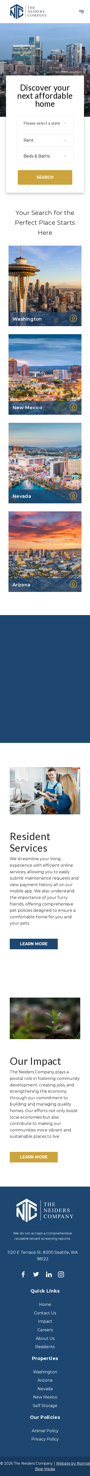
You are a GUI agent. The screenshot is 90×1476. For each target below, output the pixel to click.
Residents (45, 1346)
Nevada (45, 1388)
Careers (29, 731)
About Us (31, 714)
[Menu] (80, 12)
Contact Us (45, 1313)
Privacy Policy (45, 1439)
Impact (45, 1321)
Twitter (39, 1274)
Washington (45, 1372)
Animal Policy (45, 1430)
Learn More (34, 943)
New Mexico (45, 1397)
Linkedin (52, 1274)
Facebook (26, 1274)
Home (45, 1304)
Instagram (64, 1274)
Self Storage (45, 1405)
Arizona (45, 1380)
